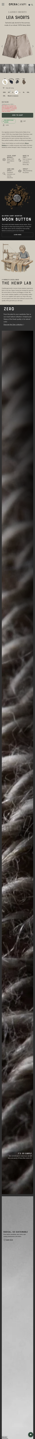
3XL (4, 96)
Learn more (17, 234)
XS (9, 92)
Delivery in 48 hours (8, 121)
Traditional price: (8, 104)
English (4, 1437)
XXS (4, 92)
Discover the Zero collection (14, 324)
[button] (2, 46)
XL (23, 92)
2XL (28, 92)
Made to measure (13, 96)
